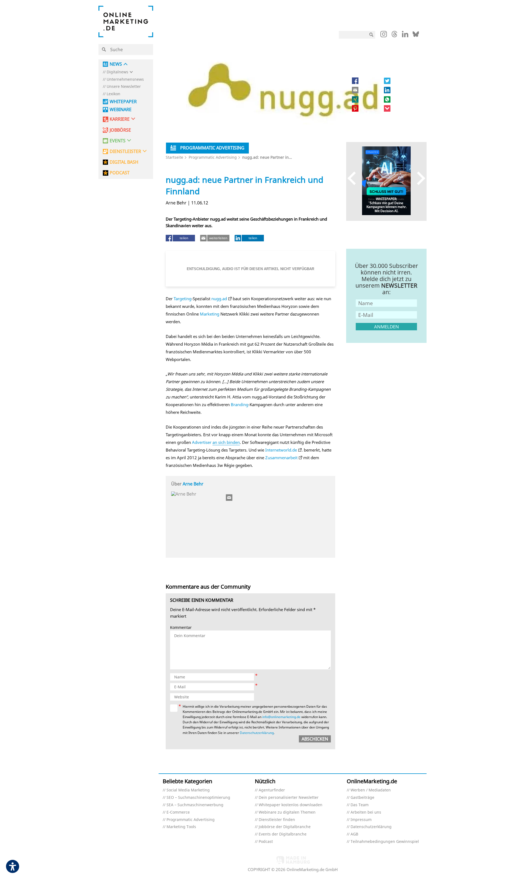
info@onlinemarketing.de (281, 717)
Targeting (182, 298)
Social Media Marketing (188, 790)
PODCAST (120, 172)
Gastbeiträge (362, 797)
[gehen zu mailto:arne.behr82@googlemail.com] (229, 497)
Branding (239, 404)
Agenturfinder (272, 790)
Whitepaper (123, 101)
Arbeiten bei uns (366, 812)
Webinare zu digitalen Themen (287, 812)
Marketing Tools (181, 827)
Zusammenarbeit (281, 457)
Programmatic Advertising (213, 157)
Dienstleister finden (277, 819)
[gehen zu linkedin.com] (405, 36)
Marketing (209, 314)
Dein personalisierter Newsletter (289, 797)
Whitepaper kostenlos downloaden (290, 805)
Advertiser (201, 442)
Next (418, 178)
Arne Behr (193, 484)
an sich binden (226, 442)
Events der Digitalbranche (283, 834)
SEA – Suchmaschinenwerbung (195, 805)
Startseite (174, 157)
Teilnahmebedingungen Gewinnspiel (385, 841)
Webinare (121, 109)
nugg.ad (219, 298)
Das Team (360, 805)
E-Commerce (178, 812)
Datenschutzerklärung (257, 732)
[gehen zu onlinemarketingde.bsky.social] (416, 36)
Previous (354, 178)
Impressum (361, 819)
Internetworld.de (281, 450)
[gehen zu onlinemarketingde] (383, 35)
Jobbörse (120, 130)
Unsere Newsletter (124, 86)
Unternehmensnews (125, 79)
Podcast (266, 841)
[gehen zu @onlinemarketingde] (394, 36)
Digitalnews (117, 72)
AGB (354, 834)
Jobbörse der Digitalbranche (285, 827)
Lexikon (113, 94)
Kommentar (181, 627)
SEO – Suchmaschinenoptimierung (198, 797)
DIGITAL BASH (124, 162)
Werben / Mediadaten (371, 790)
